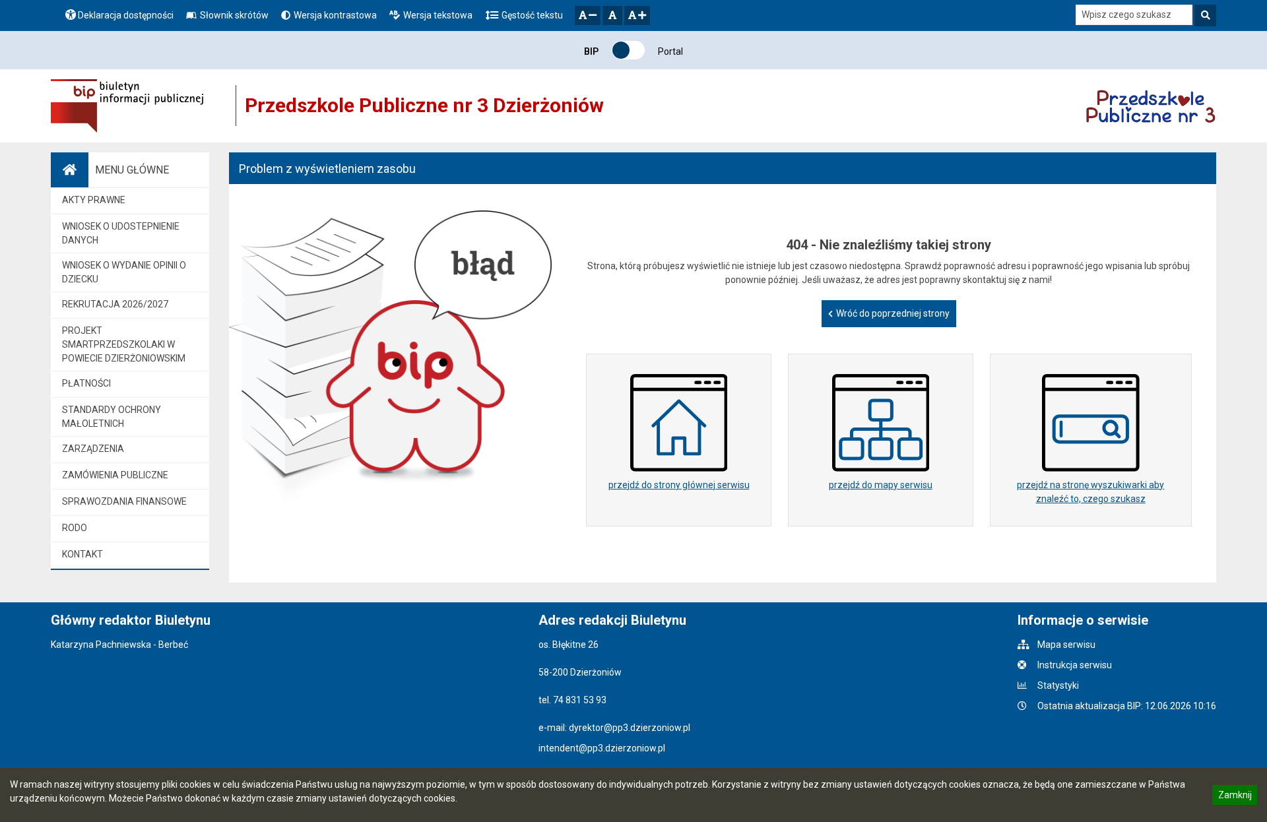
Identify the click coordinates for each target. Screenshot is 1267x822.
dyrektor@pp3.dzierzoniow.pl (629, 727)
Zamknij (1235, 797)
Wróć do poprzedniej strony (893, 313)
